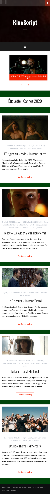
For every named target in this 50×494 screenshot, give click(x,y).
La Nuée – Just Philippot (25, 371)
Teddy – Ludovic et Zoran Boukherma (25, 233)
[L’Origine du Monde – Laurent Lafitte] (25, 127)
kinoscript (22, 146)
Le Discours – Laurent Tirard (25, 300)
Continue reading (25, 177)
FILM (34, 148)
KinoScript (25, 22)
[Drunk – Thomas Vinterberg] (25, 419)
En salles (19, 148)
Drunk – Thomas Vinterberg (25, 446)
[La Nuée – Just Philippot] (25, 345)
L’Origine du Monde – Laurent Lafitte (25, 153)
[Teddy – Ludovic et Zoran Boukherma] (25, 202)
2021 (30, 146)
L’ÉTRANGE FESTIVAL (28, 228)
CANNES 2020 (39, 146)
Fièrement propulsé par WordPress (16, 487)
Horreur (36, 225)
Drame (35, 438)
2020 (34, 360)
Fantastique (14, 225)
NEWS (39, 148)
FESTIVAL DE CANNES (21, 363)
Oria (41, 487)
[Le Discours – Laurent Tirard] (25, 277)
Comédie (12, 148)
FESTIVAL (27, 148)
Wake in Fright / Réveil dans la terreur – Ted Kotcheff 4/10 (25, 77)
